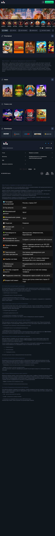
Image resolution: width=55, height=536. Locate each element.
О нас (3, 152)
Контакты (4, 156)
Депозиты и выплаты (7, 164)
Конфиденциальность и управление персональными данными (38, 157)
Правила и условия (33, 152)
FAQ (3, 160)
